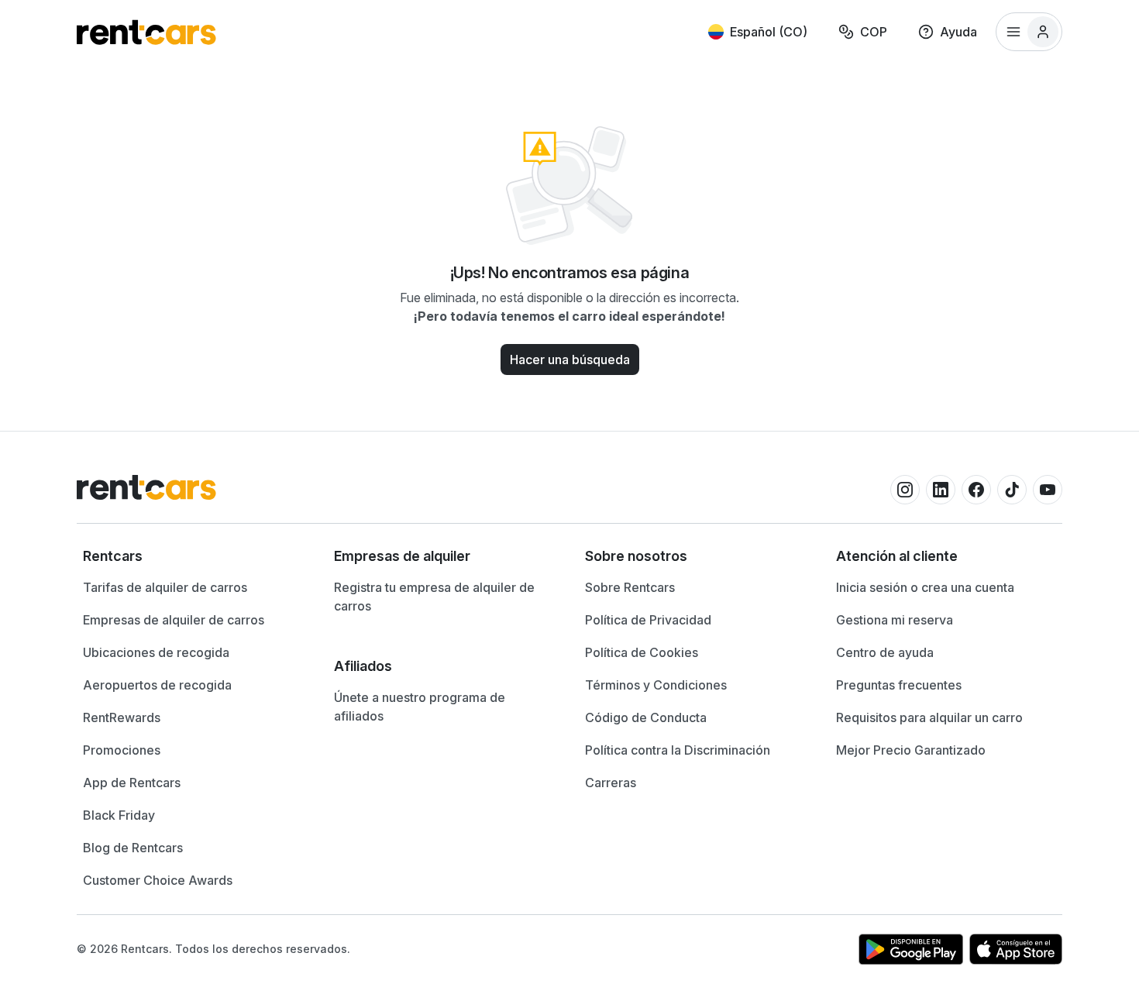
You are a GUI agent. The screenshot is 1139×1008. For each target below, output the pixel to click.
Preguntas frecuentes (899, 685)
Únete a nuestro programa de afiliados (419, 707)
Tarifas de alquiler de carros (165, 587)
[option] (193, 556)
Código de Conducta (646, 717)
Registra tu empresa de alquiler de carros (434, 597)
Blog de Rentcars (133, 847)
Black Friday (119, 815)
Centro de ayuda (885, 652)
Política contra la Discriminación (677, 750)
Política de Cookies (641, 652)
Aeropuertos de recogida (157, 685)
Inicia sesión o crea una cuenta (925, 587)
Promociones (121, 750)
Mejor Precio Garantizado (911, 750)
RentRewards (121, 717)
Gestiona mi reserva (894, 620)
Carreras (610, 782)
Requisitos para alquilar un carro (929, 717)
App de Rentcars (132, 782)
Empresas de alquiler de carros (173, 620)
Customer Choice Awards (157, 880)
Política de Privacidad (648, 620)
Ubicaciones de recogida (156, 652)
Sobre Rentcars (630, 587)
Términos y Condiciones (656, 685)
